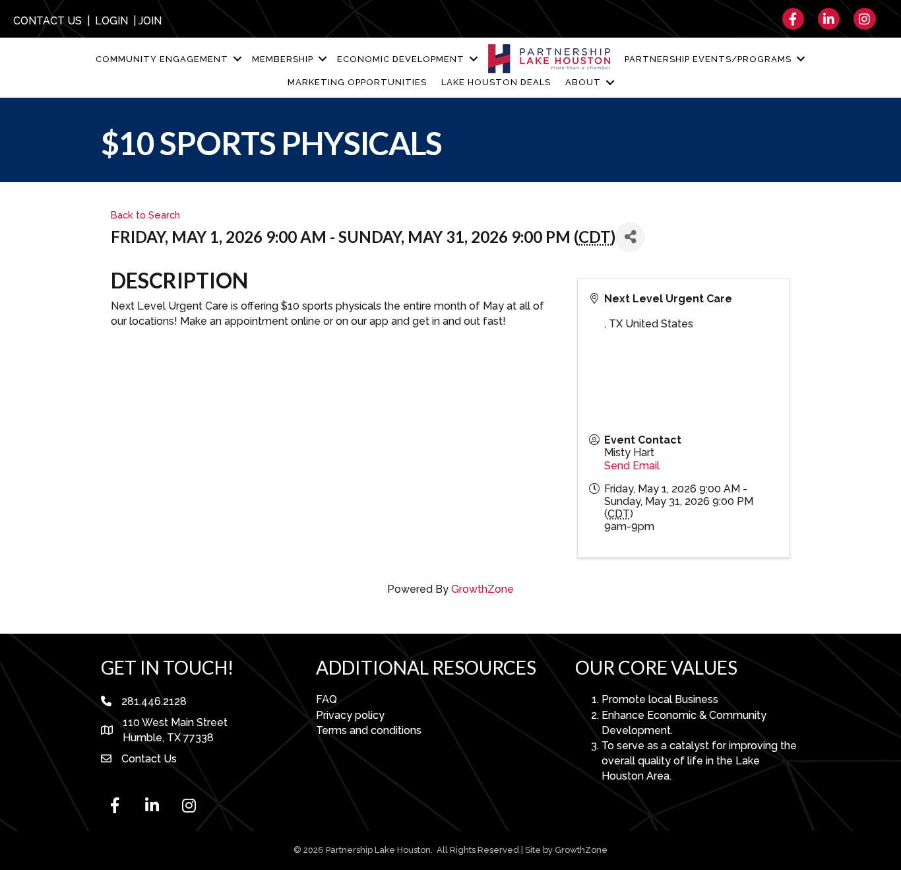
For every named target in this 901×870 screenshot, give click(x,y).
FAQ (326, 699)
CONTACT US (47, 21)
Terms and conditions (368, 730)
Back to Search (145, 214)
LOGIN (111, 21)
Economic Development (400, 59)
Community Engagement (162, 59)
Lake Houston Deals (496, 82)
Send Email (632, 465)
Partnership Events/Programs (708, 59)
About (583, 82)
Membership (282, 59)
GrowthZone (482, 589)
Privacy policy (350, 715)
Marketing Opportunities (357, 82)
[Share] (630, 237)
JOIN (150, 21)
